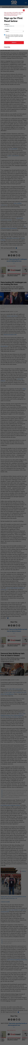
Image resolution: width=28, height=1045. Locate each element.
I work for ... (7, 29)
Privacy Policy (7, 46)
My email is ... (7, 24)
